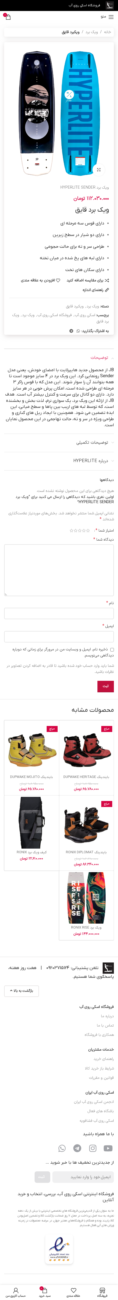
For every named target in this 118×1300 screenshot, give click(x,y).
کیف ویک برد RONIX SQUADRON (32, 854)
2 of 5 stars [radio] (84, 530)
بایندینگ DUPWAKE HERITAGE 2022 (86, 779)
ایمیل (108, 626)
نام (110, 603)
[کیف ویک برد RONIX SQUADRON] (32, 823)
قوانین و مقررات (101, 1078)
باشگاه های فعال (101, 1111)
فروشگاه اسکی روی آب (55, 315)
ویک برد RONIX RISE (86, 928)
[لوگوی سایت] (110, 5)
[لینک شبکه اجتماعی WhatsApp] (78, 331)
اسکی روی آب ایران (99, 1093)
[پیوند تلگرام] (71, 331)
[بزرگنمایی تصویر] (98, 170)
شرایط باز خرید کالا (99, 1068)
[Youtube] (108, 1148)
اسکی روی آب (85, 315)
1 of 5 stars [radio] (88, 530)
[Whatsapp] (62, 1148)
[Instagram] (93, 1148)
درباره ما (107, 1016)
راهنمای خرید (104, 1059)
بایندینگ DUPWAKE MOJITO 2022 (31, 779)
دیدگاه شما (103, 540)
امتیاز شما (104, 530)
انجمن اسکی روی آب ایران (94, 1102)
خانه (107, 32)
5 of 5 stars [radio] (71, 530)
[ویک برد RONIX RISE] (87, 898)
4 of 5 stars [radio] (76, 530)
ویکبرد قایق (71, 32)
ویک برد (92, 32)
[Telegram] (77, 1148)
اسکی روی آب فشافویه (97, 1121)
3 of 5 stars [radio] (80, 530)
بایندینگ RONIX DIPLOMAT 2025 (86, 854)
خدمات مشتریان (101, 1050)
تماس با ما (105, 1025)
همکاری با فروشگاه (99, 1035)
